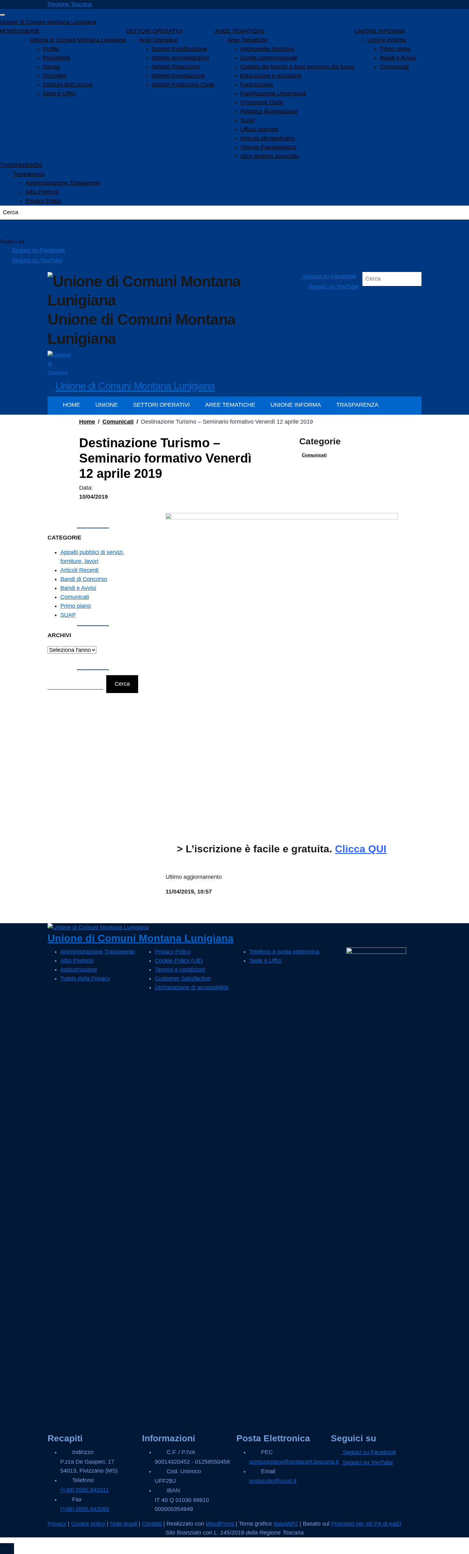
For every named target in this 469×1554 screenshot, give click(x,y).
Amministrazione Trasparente (63, 183)
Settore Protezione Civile (183, 84)
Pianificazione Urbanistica (273, 93)
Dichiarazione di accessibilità (191, 987)
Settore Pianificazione (179, 49)
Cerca (122, 684)
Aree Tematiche (247, 40)
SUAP (248, 120)
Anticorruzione (78, 969)
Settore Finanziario (176, 67)
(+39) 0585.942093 (84, 1509)
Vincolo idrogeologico (267, 138)
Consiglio (54, 75)
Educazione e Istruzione (271, 75)
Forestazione (256, 84)
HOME (8, 31)
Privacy (57, 1523)
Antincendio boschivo (267, 49)
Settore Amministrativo (180, 58)
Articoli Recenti (79, 570)
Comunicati (394, 67)
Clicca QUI (360, 849)
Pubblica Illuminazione (268, 111)
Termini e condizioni (180, 969)
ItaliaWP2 (285, 1523)
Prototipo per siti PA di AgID (366, 1523)
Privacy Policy (43, 201)
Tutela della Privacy (85, 978)
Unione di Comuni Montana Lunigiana (48, 22)
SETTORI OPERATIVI (154, 31)
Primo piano (395, 49)
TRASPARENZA (21, 165)
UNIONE (28, 31)
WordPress (220, 1523)
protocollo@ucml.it (272, 1481)
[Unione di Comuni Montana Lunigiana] (59, 362)
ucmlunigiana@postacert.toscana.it (294, 1462)
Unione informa (386, 40)
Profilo (51, 49)
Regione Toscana (70, 4)
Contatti (152, 1523)
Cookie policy (88, 1523)
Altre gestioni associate (269, 156)
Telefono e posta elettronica (284, 951)
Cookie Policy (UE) (179, 960)
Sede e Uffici (59, 93)
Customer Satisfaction (183, 978)
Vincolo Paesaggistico (268, 147)
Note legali (123, 1523)
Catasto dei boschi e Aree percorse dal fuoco (297, 67)
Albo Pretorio (42, 192)
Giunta (51, 67)
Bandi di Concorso (83, 579)
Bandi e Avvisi (398, 58)
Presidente (56, 58)
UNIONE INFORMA (379, 31)
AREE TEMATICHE (240, 31)
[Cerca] (13, 229)
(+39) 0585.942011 (84, 1490)
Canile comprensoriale (268, 58)
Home (87, 422)
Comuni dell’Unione (68, 84)
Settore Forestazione (178, 75)
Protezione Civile (261, 102)
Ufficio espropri (259, 129)
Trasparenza (29, 174)
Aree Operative (158, 40)
